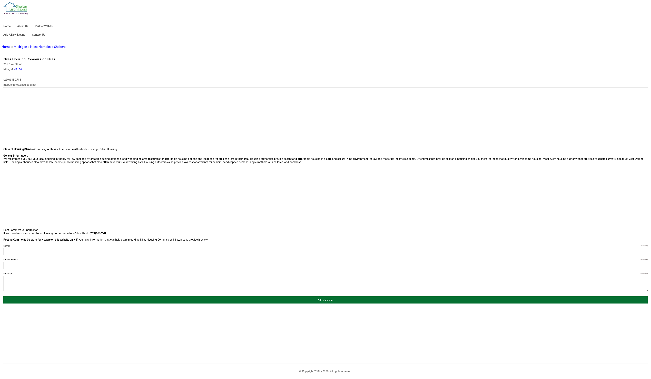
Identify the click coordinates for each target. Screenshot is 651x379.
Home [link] (7, 26)
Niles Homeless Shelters (48, 47)
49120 (18, 69)
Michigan (20, 47)
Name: (325, 245)
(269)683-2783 (12, 79)
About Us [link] (22, 26)
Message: (325, 273)
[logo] (15, 8)
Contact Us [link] (38, 34)
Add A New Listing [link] (14, 34)
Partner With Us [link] (44, 26)
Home (6, 47)
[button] (325, 300)
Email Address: (325, 259)
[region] (325, 120)
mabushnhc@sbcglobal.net (19, 84)
